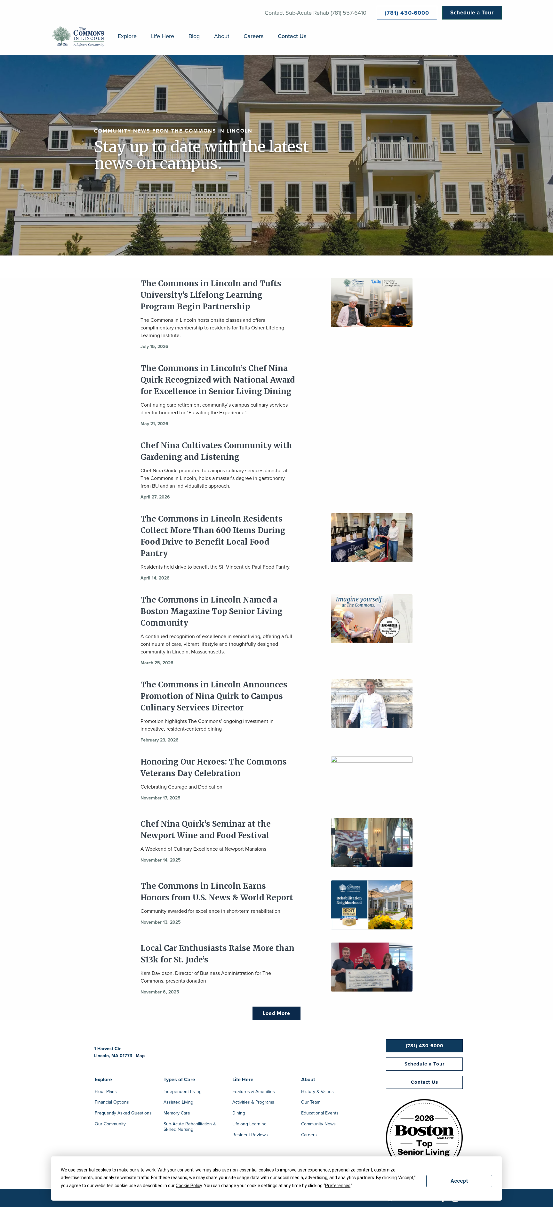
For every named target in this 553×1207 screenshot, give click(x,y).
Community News (318, 1124)
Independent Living (183, 1092)
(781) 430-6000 (407, 13)
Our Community (110, 1124)
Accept (459, 1181)
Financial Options (112, 1103)
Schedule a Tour (472, 13)
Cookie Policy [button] (189, 1185)
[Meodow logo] (78, 36)
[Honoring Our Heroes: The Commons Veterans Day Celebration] (372, 781)
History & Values (317, 1092)
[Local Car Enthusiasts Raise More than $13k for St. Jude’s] (372, 967)
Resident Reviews (250, 1135)
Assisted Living (178, 1103)
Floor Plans (106, 1092)
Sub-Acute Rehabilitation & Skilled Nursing (190, 1127)
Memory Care (177, 1113)
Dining (238, 1113)
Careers (253, 36)
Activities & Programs (253, 1103)
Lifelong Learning (249, 1124)
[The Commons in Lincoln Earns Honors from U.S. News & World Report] (372, 905)
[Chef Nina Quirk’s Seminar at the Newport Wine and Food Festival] (372, 843)
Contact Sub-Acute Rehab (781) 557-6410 (315, 13)
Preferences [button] (337, 1185)
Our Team (310, 1103)
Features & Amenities (253, 1092)
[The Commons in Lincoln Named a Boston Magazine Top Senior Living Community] (372, 619)
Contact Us (292, 36)
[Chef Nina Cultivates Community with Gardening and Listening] (372, 464)
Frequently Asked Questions (123, 1113)
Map (140, 1055)
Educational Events (320, 1113)
